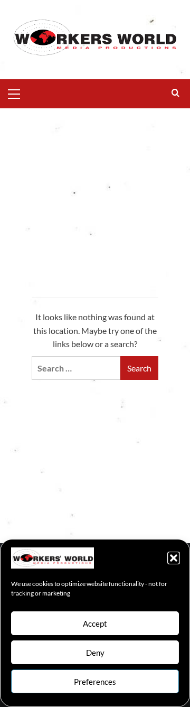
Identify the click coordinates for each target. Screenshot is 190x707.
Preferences (95, 681)
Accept (95, 623)
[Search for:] (76, 368)
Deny (95, 652)
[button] (173, 558)
